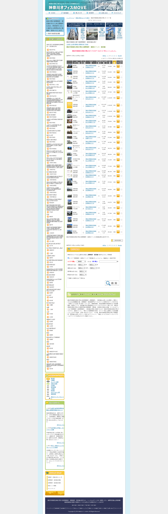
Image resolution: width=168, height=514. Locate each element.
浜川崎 (53, 166)
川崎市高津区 (52, 180)
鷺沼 (48, 194)
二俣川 (48, 124)
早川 (55, 236)
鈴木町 (61, 166)
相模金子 (49, 319)
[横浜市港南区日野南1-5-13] (69, 143)
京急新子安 (53, 69)
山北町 (51, 326)
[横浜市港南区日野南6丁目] (69, 198)
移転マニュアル (83, 508)
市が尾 (59, 151)
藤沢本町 (57, 228)
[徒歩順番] (84, 62)
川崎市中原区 (52, 174)
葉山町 (51, 297)
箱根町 (51, 335)
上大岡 (52, 119)
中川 (57, 158)
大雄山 (58, 289)
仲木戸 (59, 66)
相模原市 (51, 250)
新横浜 (53, 109)
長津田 (53, 130)
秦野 (50, 260)
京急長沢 (53, 209)
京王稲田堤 (49, 190)
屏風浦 (48, 93)
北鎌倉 (58, 220)
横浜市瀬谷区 (52, 133)
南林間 (48, 270)
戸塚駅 (53, 389)
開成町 (51, 330)
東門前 (53, 167)
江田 (56, 151)
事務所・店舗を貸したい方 (55, 477)
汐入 (56, 206)
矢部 (54, 353)
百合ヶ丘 (49, 200)
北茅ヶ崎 (55, 243)
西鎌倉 (55, 221)
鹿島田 (50, 171)
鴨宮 (51, 235)
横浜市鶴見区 (52, 72)
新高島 (55, 61)
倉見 (50, 302)
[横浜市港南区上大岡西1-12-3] (69, 162)
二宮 (48, 311)
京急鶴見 (49, 74)
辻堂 (51, 227)
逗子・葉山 (59, 247)
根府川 (57, 237)
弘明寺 (60, 81)
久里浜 (48, 207)
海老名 (48, 279)
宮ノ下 (53, 337)
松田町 (51, 321)
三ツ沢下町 (58, 68)
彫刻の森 (49, 337)
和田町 (50, 88)
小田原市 (51, 233)
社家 (52, 280)
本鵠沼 (48, 227)
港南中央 (60, 119)
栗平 (48, 199)
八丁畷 (56, 167)
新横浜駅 (53, 394)
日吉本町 (49, 110)
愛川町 (51, 348)
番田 (48, 355)
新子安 (50, 66)
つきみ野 (60, 270)
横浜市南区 (52, 79)
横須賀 (53, 206)
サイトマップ (51, 488)
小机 (56, 107)
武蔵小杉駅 (54, 383)
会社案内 (63, 508)
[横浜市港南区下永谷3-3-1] (69, 209)
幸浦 (56, 100)
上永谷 (48, 119)
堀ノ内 (48, 208)
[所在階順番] (98, 62)
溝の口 (48, 183)
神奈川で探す (81, 505)
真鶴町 (51, 339)
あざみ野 (52, 151)
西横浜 (48, 61)
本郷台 (54, 139)
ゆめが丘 (49, 146)
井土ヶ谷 (56, 81)
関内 (62, 52)
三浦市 (51, 253)
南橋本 (61, 353)
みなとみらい (50, 60)
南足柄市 (51, 287)
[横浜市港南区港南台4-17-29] (69, 204)
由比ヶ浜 (49, 218)
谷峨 (50, 328)
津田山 (48, 182)
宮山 (53, 302)
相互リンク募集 (52, 485)
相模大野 (49, 364)
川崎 (52, 165)
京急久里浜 (52, 205)
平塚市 (51, 212)
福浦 (59, 100)
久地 (60, 183)
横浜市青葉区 (52, 148)
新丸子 (60, 176)
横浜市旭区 (52, 122)
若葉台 (59, 199)
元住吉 (48, 177)
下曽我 (58, 235)
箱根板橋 (49, 236)
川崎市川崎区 (52, 162)
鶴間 (51, 270)
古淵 (51, 365)
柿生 (56, 199)
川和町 (52, 160)
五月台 (55, 200)
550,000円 (119, 37)
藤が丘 (55, 152)
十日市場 (49, 130)
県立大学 (49, 206)
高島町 (52, 61)
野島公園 (49, 103)
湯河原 (48, 346)
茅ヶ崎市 (51, 241)
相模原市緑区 (52, 357)
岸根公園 (54, 67)
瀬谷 (48, 135)
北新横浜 (49, 109)
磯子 (48, 92)
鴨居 (59, 130)
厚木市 (51, 262)
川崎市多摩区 (52, 185)
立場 (61, 144)
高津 (51, 182)
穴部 (61, 237)
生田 (53, 190)
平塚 (48, 214)
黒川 (52, 200)
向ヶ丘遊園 (55, 187)
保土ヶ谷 (59, 86)
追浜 (56, 205)
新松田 (48, 323)
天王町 (48, 86)
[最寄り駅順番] (79, 62)
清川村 (51, 368)
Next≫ (120, 55)
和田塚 (48, 222)
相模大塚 (55, 270)
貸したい (76, 508)
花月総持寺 (49, 75)
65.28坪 (119, 32)
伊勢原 (53, 274)
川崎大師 (57, 166)
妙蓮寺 (58, 110)
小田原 (48, 235)
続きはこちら (61, 425)
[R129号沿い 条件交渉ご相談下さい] (92, 39)
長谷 (52, 218)
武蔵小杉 (56, 176)
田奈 (48, 153)
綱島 (56, 109)
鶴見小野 (57, 75)
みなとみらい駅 (55, 392)
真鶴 (48, 341)
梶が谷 (60, 182)
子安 (62, 67)
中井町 (51, 314)
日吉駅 (53, 385)
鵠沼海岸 (55, 227)
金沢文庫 (49, 99)
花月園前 (56, 76)
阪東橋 (48, 55)
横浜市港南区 (52, 117)
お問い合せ (110, 508)
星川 (55, 86)
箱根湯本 (57, 337)
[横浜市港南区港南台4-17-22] (69, 74)
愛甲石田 (52, 264)
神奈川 (53, 68)
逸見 (48, 205)
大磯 (48, 307)
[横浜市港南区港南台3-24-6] (69, 67)
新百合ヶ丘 (52, 199)
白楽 (48, 66)
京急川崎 (49, 167)
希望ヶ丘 (49, 126)
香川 (59, 243)
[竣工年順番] (114, 62)
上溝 (48, 353)
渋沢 (48, 260)
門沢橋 (59, 279)
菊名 (59, 107)
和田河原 (51, 289)
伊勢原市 (51, 272)
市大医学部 (49, 100)
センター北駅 (55, 382)
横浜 (55, 60)
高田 (59, 109)
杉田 (57, 92)
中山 (56, 130)
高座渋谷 (49, 269)
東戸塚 (48, 114)
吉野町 (52, 81)
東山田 (48, 160)
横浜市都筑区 (52, 155)
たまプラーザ (50, 152)
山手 (59, 52)
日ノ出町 (55, 52)
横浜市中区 (52, 49)
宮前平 (50, 194)
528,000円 (102, 35)
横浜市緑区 (52, 128)
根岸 (48, 52)
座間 (48, 284)
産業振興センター (51, 98)
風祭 (62, 235)
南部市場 (49, 102)
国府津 (54, 235)
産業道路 (49, 166)
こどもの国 (60, 152)
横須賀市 (51, 202)
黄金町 (48, 81)
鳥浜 (53, 100)
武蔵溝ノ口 (55, 182)
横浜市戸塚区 (52, 112)
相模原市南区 (52, 361)
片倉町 (59, 67)
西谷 (48, 88)
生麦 (53, 75)
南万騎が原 (54, 126)
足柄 (50, 237)
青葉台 (48, 151)
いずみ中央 (54, 144)
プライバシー (70, 508)
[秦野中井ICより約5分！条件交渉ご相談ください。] (110, 39)
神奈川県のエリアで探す (83, 18)
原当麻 (54, 365)
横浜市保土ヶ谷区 (54, 84)
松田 (51, 323)
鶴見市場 (49, 76)
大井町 (51, 317)
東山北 (53, 328)
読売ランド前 (50, 189)
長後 (53, 229)
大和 (56, 269)
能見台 (58, 99)
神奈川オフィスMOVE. (84, 511)
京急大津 (52, 208)
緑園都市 (49, 144)
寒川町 (51, 300)
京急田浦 (60, 207)
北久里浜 (52, 207)
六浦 (61, 99)
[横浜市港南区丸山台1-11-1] (69, 100)
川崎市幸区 (52, 169)
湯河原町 (51, 344)
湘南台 (59, 227)
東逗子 (50, 247)
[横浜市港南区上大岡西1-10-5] (69, 93)
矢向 (52, 76)
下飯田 (59, 145)
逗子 (48, 247)
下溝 (52, 364)
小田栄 (60, 167)
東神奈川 (55, 66)
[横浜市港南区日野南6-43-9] (69, 191)
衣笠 (59, 205)
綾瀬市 (51, 293)
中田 (58, 144)
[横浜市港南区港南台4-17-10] (69, 108)
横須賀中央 (60, 206)
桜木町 (48, 53)
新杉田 (50, 92)
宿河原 (59, 189)
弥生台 (48, 145)
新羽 (52, 110)
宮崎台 (52, 183)
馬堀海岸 (49, 209)
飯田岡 (53, 237)
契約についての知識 (93, 508)
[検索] (112, 285)
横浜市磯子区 (52, 90)
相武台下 (49, 366)
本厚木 (48, 264)
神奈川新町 (59, 69)
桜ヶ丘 (53, 269)
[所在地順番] (91, 62)
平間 (48, 176)
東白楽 (48, 69)
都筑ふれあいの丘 (51, 158)
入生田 (48, 239)
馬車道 (58, 53)
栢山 (48, 237)
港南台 (55, 119)
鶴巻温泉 (60, 260)
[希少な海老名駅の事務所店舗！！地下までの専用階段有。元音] (72, 39)
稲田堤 (55, 189)
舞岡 (54, 114)
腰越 (52, 221)
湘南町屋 (49, 221)
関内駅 (53, 390)
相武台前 (51, 284)
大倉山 (53, 74)
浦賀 (56, 207)
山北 (48, 328)
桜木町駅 (53, 387)
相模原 (57, 353)
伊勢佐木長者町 (57, 54)
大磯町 (51, 305)
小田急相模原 (57, 364)
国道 (61, 75)
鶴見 (56, 74)
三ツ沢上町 (49, 67)
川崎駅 (53, 380)
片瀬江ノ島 (49, 228)
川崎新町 (49, 165)
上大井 (53, 319)
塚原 (48, 289)
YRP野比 (57, 208)
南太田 (50, 82)
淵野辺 (50, 353)
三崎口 (53, 255)
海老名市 (51, 277)
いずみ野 (55, 145)
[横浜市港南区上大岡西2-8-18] (69, 155)
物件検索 (57, 508)
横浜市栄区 (52, 137)
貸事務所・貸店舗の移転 (54, 480)
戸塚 (51, 114)
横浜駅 (53, 378)
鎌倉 (55, 218)
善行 (56, 229)
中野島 (48, 187)
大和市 (51, 266)
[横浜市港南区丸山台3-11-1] (69, 128)
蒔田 (48, 82)
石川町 (50, 52)
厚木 (51, 279)
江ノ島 (59, 229)
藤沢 (53, 228)
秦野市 (51, 258)
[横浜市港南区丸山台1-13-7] (69, 150)
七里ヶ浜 (53, 220)
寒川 (48, 302)
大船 (51, 139)
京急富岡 (53, 99)
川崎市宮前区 (52, 192)
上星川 (52, 86)
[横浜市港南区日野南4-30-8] (69, 228)
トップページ (70, 18)
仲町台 (60, 159)
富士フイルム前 (50, 290)
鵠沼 (48, 230)
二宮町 (51, 309)
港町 (60, 165)
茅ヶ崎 (48, 243)
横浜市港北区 (52, 105)
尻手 (48, 171)
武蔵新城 (51, 176)
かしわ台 (55, 279)
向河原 (56, 177)
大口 (48, 68)
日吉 (55, 110)
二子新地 (56, 183)
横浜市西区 (52, 58)
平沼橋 (60, 60)
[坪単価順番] (103, 62)
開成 (48, 332)
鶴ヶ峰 (59, 124)
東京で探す (74, 505)
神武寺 (54, 247)
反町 (50, 68)
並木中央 (60, 102)
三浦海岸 (49, 255)
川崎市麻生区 (52, 197)
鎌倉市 (51, 216)
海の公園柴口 (54, 102)
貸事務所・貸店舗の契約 (54, 483)
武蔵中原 (52, 177)
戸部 (57, 60)
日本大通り (53, 53)
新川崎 (54, 171)
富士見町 (60, 221)
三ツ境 (52, 124)
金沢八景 (58, 98)
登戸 (51, 187)
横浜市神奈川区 (53, 63)
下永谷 (48, 120)
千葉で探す (87, 505)
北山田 (60, 158)
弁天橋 (59, 74)
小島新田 (56, 165)
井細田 (61, 236)
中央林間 (60, 269)
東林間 (48, 365)
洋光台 (60, 92)
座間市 (51, 282)
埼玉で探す (93, 505)
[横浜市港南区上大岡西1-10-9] (69, 88)
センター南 (55, 159)
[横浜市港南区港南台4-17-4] (69, 172)
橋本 (48, 359)
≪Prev (104, 55)
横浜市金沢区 (52, 96)
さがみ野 (49, 280)
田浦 (57, 209)
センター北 (49, 159)
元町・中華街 (50, 54)
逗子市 (51, 245)
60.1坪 (83, 32)
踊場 (51, 145)
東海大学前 (54, 260)
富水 (58, 236)
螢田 (52, 236)
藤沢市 (51, 225)
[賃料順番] (109, 62)
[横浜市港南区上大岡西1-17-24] (69, 123)
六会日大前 (49, 229)
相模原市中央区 (53, 351)
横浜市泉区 (52, 141)
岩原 (55, 289)
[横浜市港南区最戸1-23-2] (69, 139)
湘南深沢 (49, 220)
